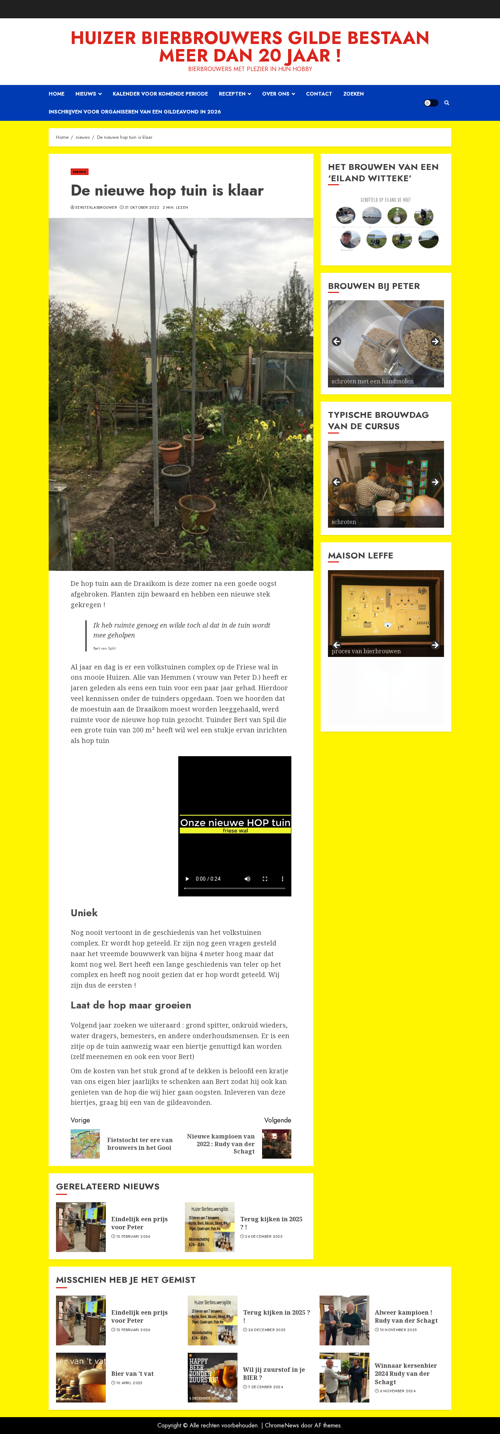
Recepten (232, 93)
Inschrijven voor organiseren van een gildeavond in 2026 (135, 111)
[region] (386, 225)
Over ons (276, 93)
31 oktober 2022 (142, 207)
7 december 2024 (265, 1387)
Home (56, 93)
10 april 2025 (129, 1383)
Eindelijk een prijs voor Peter (139, 1223)
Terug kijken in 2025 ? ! (271, 1223)
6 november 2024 (398, 1391)
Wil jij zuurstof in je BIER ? (274, 1374)
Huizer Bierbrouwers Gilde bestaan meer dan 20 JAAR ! (250, 46)
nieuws (79, 171)
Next (434, 342)
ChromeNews (282, 1425)
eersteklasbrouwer (96, 207)
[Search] (446, 103)
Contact (319, 93)
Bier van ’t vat (132, 1374)
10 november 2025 (398, 1330)
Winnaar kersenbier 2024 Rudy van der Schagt (406, 1373)
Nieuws (85, 93)
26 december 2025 (263, 1236)
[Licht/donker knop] (431, 103)
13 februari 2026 (133, 1236)
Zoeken (353, 93)
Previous (337, 342)
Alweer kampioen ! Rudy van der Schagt (406, 1316)
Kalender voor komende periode (160, 93)
